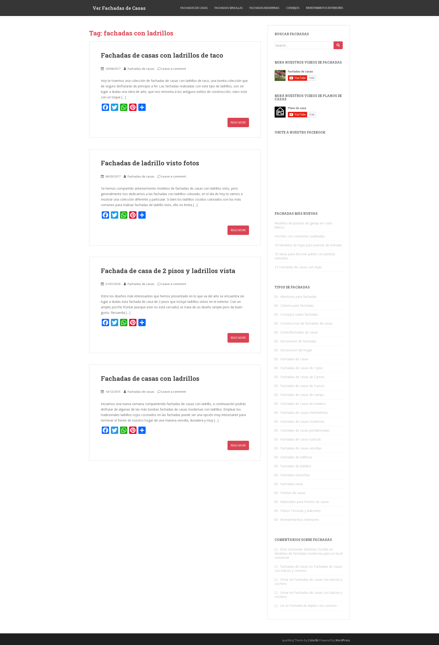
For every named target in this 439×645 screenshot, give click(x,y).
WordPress (342, 640)
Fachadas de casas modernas (302, 421)
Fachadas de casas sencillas (301, 448)
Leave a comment (173, 69)
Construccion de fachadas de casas (306, 323)
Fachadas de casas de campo (302, 394)
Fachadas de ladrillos (295, 466)
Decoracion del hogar (296, 350)
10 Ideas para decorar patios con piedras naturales (305, 256)
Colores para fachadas (297, 305)
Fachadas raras (291, 484)
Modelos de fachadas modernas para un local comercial (309, 555)
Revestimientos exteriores (324, 8)
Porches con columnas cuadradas (300, 236)
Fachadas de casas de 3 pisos (302, 386)
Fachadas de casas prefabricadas (304, 430)
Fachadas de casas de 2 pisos (302, 377)
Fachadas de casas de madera (302, 403)
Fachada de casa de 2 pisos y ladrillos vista (168, 270)
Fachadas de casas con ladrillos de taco (162, 55)
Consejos (292, 8)
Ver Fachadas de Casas (119, 8)
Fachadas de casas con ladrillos (150, 378)
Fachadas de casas (194, 8)
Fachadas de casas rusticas (300, 439)
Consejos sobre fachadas (299, 314)
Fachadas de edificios (296, 457)
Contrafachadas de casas (299, 332)
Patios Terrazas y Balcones (300, 510)
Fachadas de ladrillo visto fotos (150, 163)
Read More (238, 122)
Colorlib (313, 640)
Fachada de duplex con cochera (313, 605)
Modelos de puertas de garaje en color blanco (303, 225)
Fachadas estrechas (295, 475)
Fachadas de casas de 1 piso (301, 368)
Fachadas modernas (264, 8)
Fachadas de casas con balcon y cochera (308, 581)
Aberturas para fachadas (298, 296)
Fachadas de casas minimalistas (304, 412)
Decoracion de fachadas (298, 341)
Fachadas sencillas (228, 8)
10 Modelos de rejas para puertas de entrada (308, 245)
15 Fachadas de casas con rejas (298, 267)
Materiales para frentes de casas (304, 502)
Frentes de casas (292, 493)
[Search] (338, 45)
